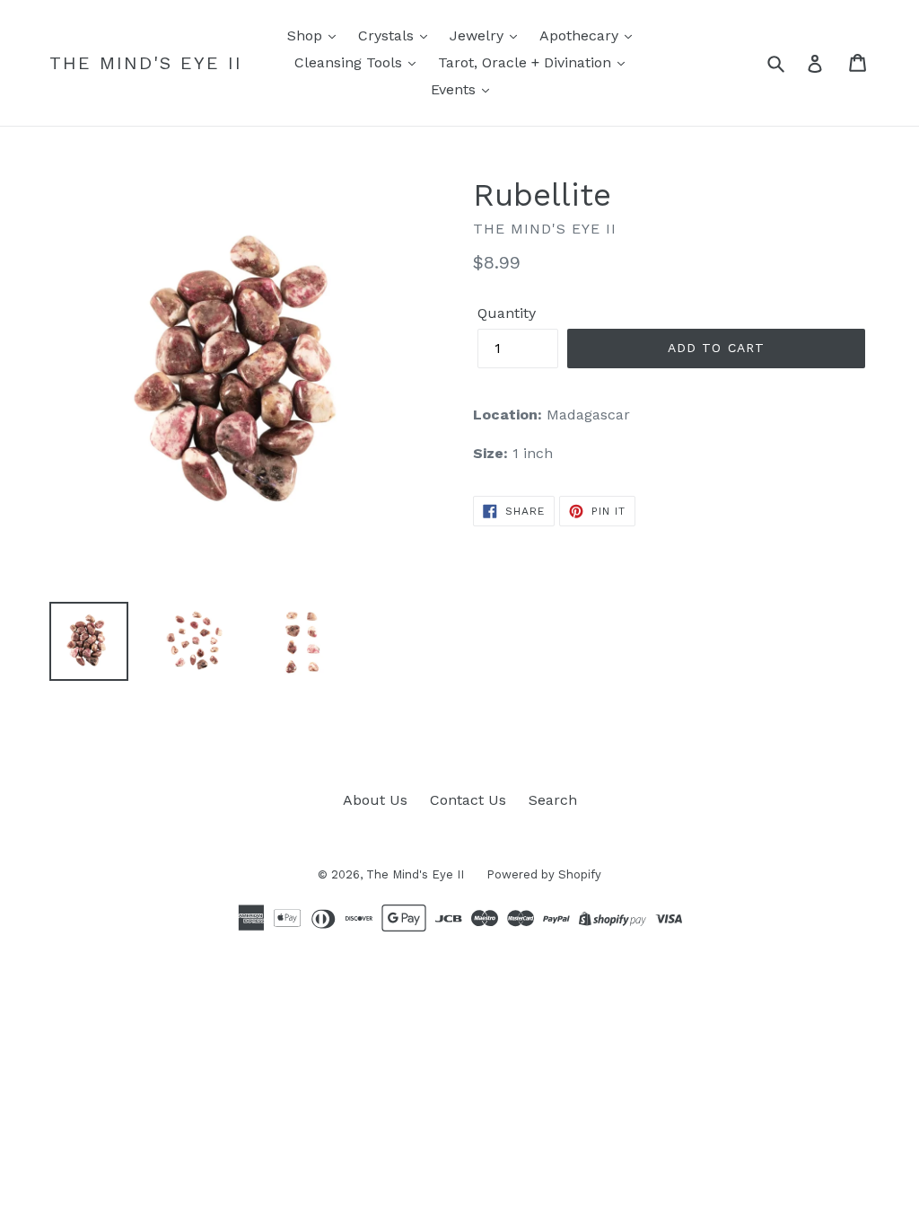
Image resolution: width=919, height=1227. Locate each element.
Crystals (388, 35)
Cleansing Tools (350, 62)
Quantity (506, 313)
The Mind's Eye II (145, 63)
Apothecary (581, 35)
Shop (307, 35)
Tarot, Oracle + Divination (527, 62)
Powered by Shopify (543, 874)
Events (455, 89)
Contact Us (468, 799)
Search (553, 799)
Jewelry (479, 35)
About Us (375, 799)
